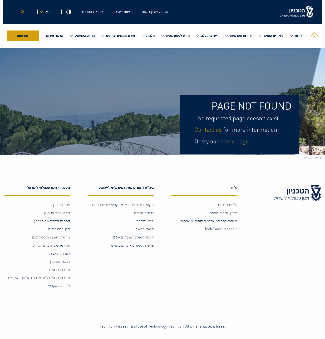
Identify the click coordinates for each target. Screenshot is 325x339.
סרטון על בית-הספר (223, 213)
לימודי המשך (145, 229)
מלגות (150, 36)
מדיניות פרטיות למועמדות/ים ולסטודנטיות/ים (39, 278)
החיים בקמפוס (85, 36)
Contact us (208, 130)
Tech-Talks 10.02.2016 (220, 229)
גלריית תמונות (227, 205)
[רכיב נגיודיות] (68, 12)
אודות (299, 36)
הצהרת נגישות (59, 254)
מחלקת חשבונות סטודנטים (51, 237)
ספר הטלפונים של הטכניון (52, 221)
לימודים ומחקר (273, 36)
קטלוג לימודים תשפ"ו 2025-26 (133, 237)
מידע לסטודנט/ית (178, 36)
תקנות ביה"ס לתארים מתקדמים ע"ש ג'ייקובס (122, 205)
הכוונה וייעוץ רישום (155, 12)
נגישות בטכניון (60, 262)
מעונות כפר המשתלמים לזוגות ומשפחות (209, 221)
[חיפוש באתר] (22, 12)
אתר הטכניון (61, 205)
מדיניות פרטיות (59, 270)
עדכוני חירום (54, 36)
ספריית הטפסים (92, 12)
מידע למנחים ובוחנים (120, 36)
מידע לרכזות (145, 221)
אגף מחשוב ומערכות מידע (51, 245)
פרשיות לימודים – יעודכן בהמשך (131, 245)
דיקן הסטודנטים (59, 229)
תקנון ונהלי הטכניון (57, 213)
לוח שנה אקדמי (59, 286)
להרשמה (23, 35)
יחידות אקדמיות (241, 36)
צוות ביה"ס (122, 12)
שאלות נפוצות (144, 213)
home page (234, 142)
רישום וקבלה (210, 36)
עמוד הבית (312, 158)
